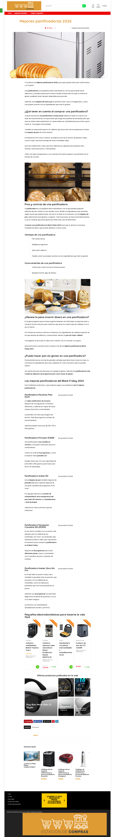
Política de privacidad (14, 804)
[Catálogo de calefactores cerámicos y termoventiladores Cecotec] (83, 752)
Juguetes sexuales (20, 13)
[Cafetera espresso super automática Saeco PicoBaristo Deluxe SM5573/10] (49, 630)
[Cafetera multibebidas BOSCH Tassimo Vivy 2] (32, 630)
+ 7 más (86, 667)
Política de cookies (13, 801)
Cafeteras (28, 640)
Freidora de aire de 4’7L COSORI (81, 645)
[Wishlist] (98, 5)
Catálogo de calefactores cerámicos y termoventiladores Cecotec (82, 772)
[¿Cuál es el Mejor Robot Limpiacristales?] (32, 752)
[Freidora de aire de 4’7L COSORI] (82, 630)
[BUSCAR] (84, 5)
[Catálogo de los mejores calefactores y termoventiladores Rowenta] (49, 752)
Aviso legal (11, 799)
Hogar (61, 640)
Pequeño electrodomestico (80, 28)
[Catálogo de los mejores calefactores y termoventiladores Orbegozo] (66, 752)
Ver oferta (37, 666)
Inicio (10, 13)
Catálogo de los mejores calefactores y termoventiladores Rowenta (48, 772)
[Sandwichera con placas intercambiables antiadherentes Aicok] (65, 630)
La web (10, 796)
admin (35, 735)
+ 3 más (53, 667)
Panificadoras (35, 727)
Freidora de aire (80, 640)
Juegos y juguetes (36, 13)
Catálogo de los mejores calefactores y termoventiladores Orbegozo (65, 772)
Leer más (71, 666)
